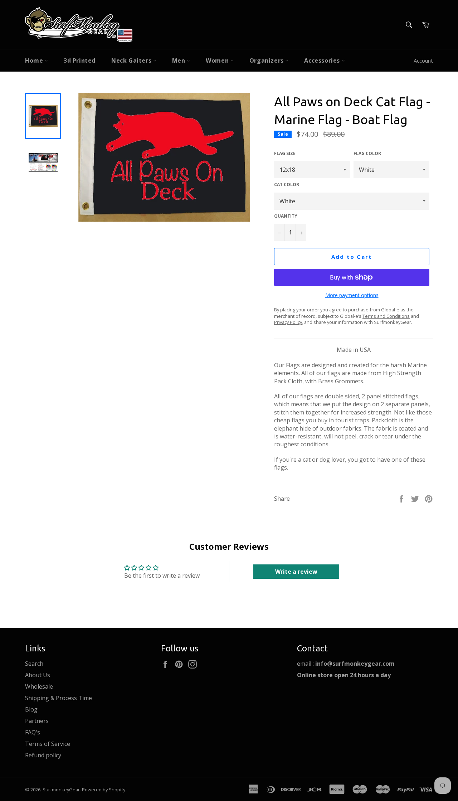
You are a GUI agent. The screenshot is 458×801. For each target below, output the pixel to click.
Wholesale (39, 686)
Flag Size (285, 153)
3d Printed (80, 60)
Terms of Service (47, 744)
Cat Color (286, 185)
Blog (31, 709)
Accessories (322, 60)
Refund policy (43, 755)
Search (34, 664)
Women (218, 60)
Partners (37, 721)
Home (35, 60)
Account (423, 60)
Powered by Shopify (103, 789)
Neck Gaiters (132, 60)
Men (179, 60)
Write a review (296, 572)
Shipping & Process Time (58, 698)
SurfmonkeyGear (61, 789)
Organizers (267, 60)
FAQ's (32, 732)
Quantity (285, 216)
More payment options (352, 295)
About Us (37, 675)
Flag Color (367, 153)
